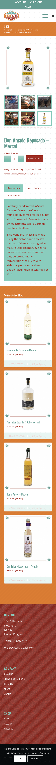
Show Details (39, 364)
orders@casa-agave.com (19, 647)
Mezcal (21, 174)
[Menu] (43, 16)
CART (6, 718)
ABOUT (7, 694)
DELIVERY (8, 673)
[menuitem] (21, 2)
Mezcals (16, 169)
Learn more (35, 758)
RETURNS (8, 683)
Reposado (36, 174)
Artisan (38, 169)
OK (20, 758)
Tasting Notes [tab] (33, 187)
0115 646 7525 (18, 641)
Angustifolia (29, 169)
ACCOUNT (8, 723)
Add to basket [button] (17, 363)
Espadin (14, 174)
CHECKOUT (9, 728)
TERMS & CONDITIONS (14, 678)
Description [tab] (13, 187)
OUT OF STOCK (17, 436)
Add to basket (34, 158)
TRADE (28, 7)
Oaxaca (28, 174)
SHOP (6, 26)
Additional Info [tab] (14, 195)
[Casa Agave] (23, 16)
